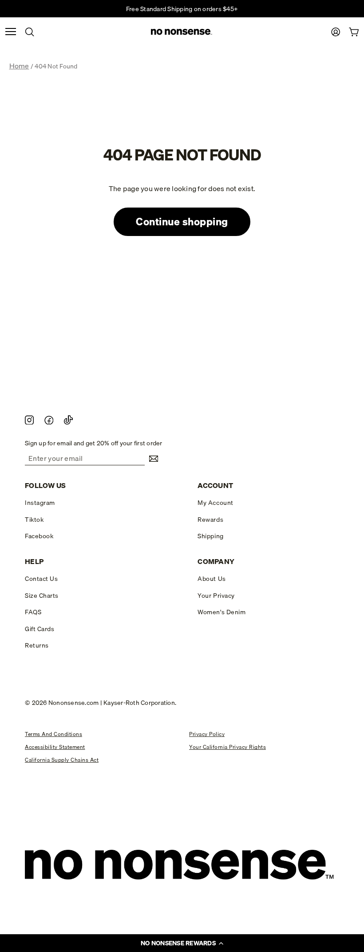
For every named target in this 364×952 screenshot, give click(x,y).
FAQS (33, 612)
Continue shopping (182, 221)
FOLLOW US (45, 485)
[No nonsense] (182, 32)
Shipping (210, 536)
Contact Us (41, 579)
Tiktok (34, 519)
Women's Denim (221, 612)
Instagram (40, 503)
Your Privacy (216, 595)
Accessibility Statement (55, 747)
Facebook (39, 536)
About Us (212, 579)
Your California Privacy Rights (227, 747)
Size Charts (42, 595)
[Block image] (29, 419)
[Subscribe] (151, 458)
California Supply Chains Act (62, 760)
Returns (37, 645)
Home (19, 66)
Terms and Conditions (53, 734)
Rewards (210, 519)
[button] (182, 943)
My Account (215, 503)
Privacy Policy (207, 734)
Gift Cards (39, 629)
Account (215, 485)
